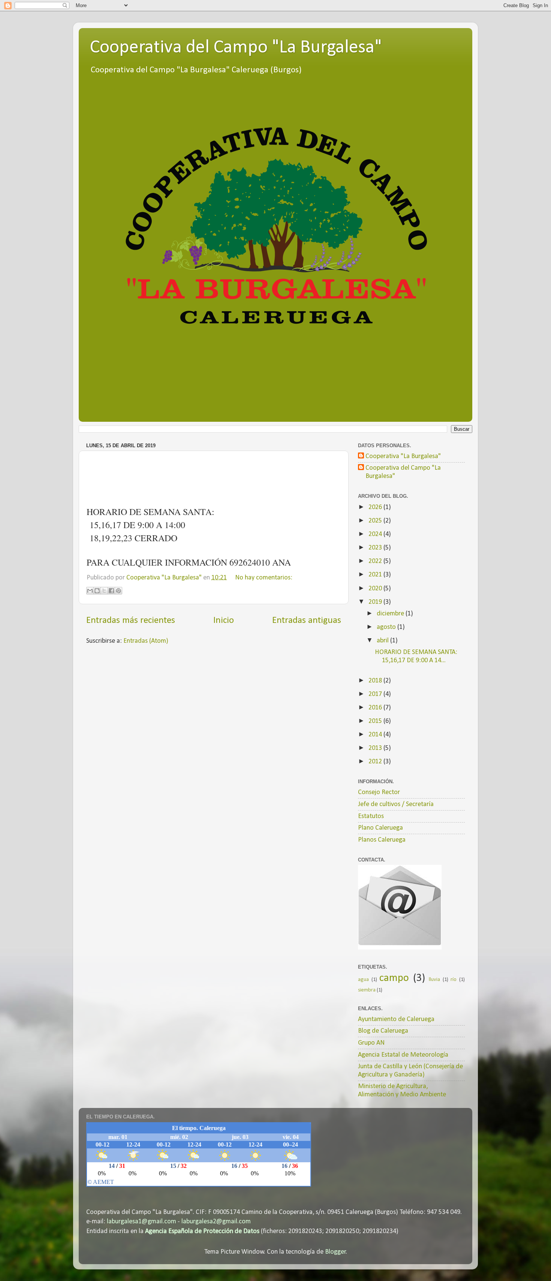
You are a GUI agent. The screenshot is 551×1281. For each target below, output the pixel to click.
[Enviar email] (400, 907)
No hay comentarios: (263, 577)
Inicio (223, 620)
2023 (375, 547)
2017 (375, 694)
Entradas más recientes (130, 620)
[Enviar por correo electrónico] (90, 590)
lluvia (434, 979)
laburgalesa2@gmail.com (216, 1221)
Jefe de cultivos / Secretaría (396, 804)
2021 (375, 574)
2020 (375, 588)
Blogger (335, 1252)
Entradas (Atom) (145, 641)
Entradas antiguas (306, 620)
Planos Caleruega (382, 840)
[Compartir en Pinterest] (118, 590)
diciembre (391, 613)
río (454, 979)
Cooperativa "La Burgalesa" (403, 456)
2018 (375, 680)
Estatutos (371, 816)
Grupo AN (371, 1043)
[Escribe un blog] (97, 590)
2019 (375, 602)
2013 (375, 748)
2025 (375, 520)
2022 (375, 561)
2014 (375, 734)
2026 (375, 507)
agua (363, 979)
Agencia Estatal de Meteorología (403, 1055)
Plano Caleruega (380, 828)
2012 (375, 761)
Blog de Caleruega (383, 1031)
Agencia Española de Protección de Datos (202, 1231)
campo (394, 978)
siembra (367, 990)
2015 (375, 721)
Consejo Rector (379, 792)
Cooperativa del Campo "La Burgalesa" (236, 47)
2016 (375, 707)
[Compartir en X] (104, 590)
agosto (387, 627)
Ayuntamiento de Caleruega (396, 1019)
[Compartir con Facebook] (111, 590)
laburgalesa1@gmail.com (141, 1221)
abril (383, 640)
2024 (375, 534)
